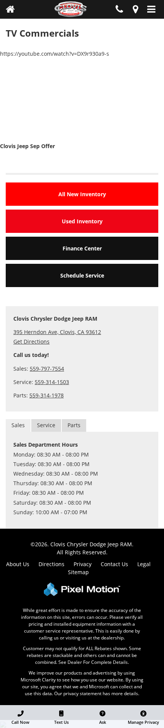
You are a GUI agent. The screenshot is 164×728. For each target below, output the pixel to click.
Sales (18, 425)
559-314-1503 (52, 382)
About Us (17, 564)
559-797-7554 (47, 368)
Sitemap (78, 572)
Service (46, 425)
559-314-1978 (46, 395)
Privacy (83, 564)
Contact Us (114, 564)
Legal (144, 564)
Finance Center (82, 248)
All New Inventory (82, 194)
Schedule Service (82, 275)
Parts (74, 425)
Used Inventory (82, 221)
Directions (51, 564)
